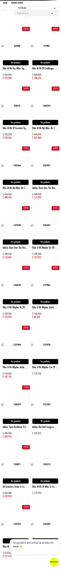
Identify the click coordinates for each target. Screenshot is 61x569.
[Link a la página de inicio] (5, 3)
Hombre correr (17, 3)
